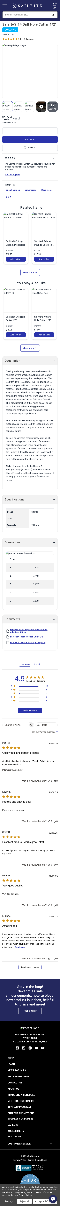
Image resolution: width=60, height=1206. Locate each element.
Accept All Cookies (45, 1201)
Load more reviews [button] (30, 967)
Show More (28, 272)
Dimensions (30, 190)
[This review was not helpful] (55, 781)
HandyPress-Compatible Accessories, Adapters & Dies (28, 630)
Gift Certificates (18, 1076)
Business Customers (20, 1118)
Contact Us (15, 1082)
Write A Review (30, 710)
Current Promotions (21, 1113)
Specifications (13, 190)
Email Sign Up (30, 1011)
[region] (29, 687)
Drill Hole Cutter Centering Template (27, 642)
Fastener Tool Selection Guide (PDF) (27, 637)
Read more (20, 947)
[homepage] (27, 6)
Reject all (24, 1201)
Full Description (12, 174)
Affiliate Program (19, 1107)
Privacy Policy (19, 1160)
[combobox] (45, 732)
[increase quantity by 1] (55, 131)
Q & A (8, 197)
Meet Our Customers (21, 1101)
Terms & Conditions (37, 1160)
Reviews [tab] (25, 664)
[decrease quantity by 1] (5, 131)
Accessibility (16, 1131)
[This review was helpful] (49, 781)
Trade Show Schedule (21, 1095)
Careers (13, 1124)
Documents (47, 190)
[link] (15, 238)
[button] (7, 106)
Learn (11, 1064)
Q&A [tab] (37, 664)
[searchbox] (15, 724)
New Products (17, 1070)
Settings (9, 1201)
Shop (11, 1058)
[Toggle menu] (5, 6)
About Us (13, 1088)
